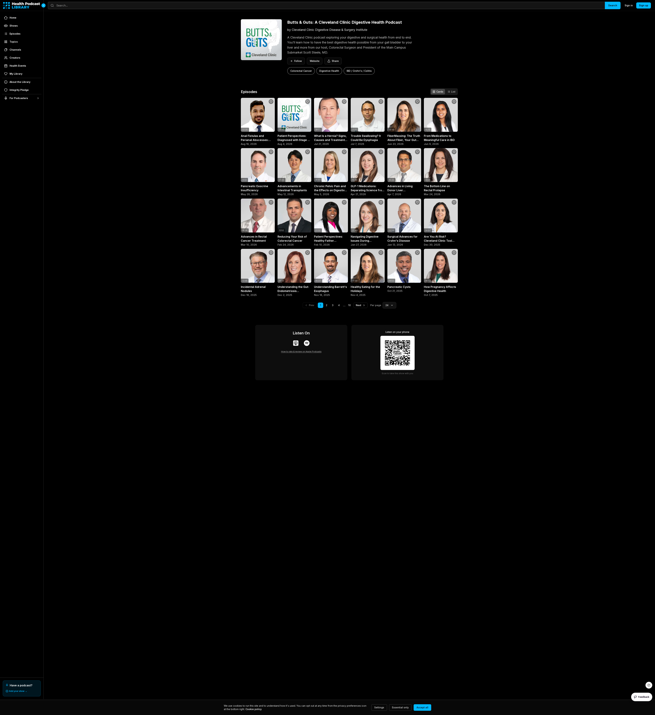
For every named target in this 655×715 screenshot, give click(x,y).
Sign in (629, 5)
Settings (379, 707)
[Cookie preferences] (648, 685)
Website (314, 60)
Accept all (422, 707)
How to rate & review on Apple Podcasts (301, 351)
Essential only (400, 707)
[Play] (270, 127)
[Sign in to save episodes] (271, 101)
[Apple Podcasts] (296, 343)
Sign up (643, 5)
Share (335, 60)
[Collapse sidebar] (43, 5)
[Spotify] (306, 343)
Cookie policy (253, 709)
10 (349, 305)
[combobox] (389, 305)
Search (612, 5)
